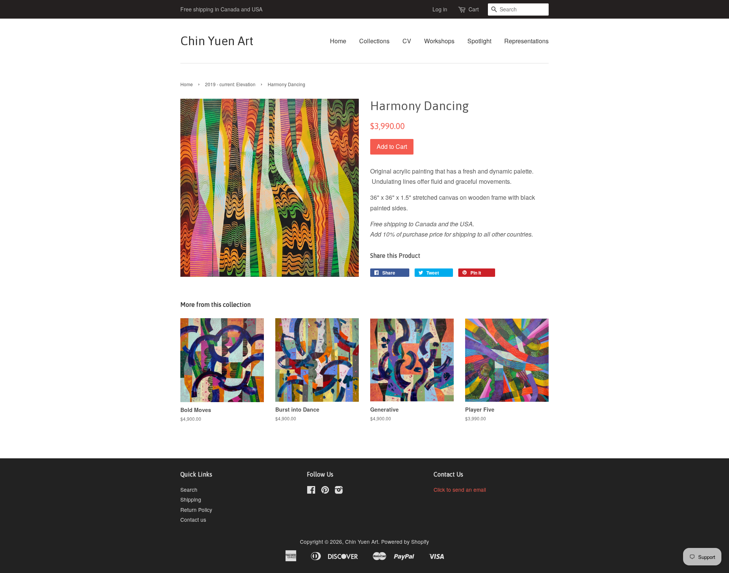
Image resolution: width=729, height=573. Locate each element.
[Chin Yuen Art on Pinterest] (325, 491)
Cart (474, 9)
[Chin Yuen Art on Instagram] (339, 491)
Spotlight (479, 40)
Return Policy (196, 509)
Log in (439, 9)
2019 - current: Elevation (230, 84)
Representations (526, 40)
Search (188, 489)
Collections (374, 40)
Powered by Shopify (405, 541)
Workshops (439, 40)
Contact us (193, 519)
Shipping (190, 499)
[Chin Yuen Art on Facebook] (311, 491)
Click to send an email (460, 489)
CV (406, 40)
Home (338, 40)
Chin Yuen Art (216, 41)
